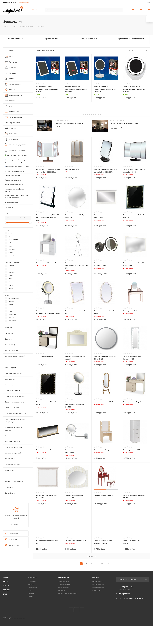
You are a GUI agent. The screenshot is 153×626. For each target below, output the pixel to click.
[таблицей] (146, 50)
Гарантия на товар (64, 587)
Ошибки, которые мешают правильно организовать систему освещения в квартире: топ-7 (124, 126)
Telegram (76, 609)
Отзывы (30, 596)
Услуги (6, 586)
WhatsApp (82, 609)
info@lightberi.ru (124, 594)
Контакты (31, 584)
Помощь (95, 577)
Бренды (6, 590)
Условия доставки (64, 584)
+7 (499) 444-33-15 (9, 2)
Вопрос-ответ (96, 590)
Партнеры (31, 593)
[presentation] (150, 127)
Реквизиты (61, 590)
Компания (32, 577)
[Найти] (120, 10)
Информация (63, 577)
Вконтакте (71, 609)
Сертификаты (32, 587)
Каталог (6, 577)
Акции (5, 581)
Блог (5, 594)
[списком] (143, 50)
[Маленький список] (129, 50)
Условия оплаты (63, 581)
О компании (31, 581)
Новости (30, 590)
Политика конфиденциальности (68, 593)
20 (102, 564)
